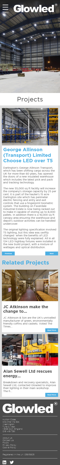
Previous (8, 253)
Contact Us (8, 440)
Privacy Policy (9, 445)
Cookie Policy (9, 447)
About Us (7, 438)
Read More (51, 330)
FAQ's (5, 442)
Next (52, 253)
